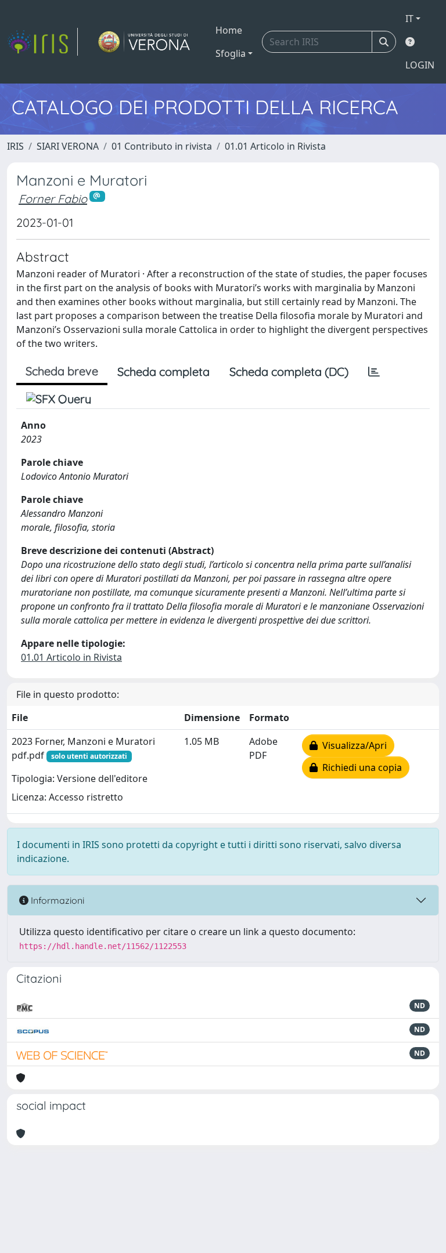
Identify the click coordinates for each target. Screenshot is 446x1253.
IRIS (15, 146)
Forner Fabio (53, 198)
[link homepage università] (144, 42)
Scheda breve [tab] (62, 371)
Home (228, 30)
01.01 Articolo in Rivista (275, 146)
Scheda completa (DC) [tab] (288, 371)
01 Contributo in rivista (162, 146)
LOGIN (419, 65)
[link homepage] (42, 42)
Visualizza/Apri (352, 745)
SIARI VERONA (68, 146)
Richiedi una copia (360, 767)
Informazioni (56, 900)
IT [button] (409, 18)
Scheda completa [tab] (163, 371)
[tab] (374, 372)
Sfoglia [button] (230, 53)
